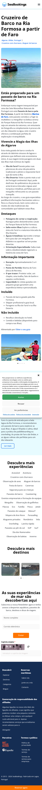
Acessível (16, 473)
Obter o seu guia (23, 329)
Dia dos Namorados (21, 532)
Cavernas (29, 485)
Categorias (7, 684)
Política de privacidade (23, 414)
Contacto (25, 687)
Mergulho (9, 502)
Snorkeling (13, 523)
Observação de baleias (17, 536)
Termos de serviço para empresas (26, 759)
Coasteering (31, 494)
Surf (36, 528)
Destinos (6, 679)
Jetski (38, 506)
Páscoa (6, 506)
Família (21, 506)
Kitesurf (31, 511)
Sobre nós (25, 678)
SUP (29, 528)
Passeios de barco (15, 494)
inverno (33, 536)
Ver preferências (21, 410)
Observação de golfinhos (27, 502)
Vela (38, 519)
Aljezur (27, 565)
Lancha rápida (27, 523)
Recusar (21, 403)
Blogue (5, 689)
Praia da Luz (10, 565)
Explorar (6, 675)
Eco (13, 506)
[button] (38, 375)
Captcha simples (8, 642)
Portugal (17, 40)
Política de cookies (9, 414)
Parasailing (33, 515)
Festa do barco (15, 485)
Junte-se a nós (27, 683)
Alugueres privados (11, 519)
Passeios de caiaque (16, 511)
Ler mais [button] (7, 446)
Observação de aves (12, 481)
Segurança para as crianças (21, 490)
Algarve (4, 40)
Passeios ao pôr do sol (15, 528)
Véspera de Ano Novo (15, 515)
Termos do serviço (26, 751)
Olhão (10, 40)
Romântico (28, 519)
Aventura (27, 473)
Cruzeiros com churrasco (11, 43)
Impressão (35, 414)
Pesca (30, 506)
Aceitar (21, 397)
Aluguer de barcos (29, 43)
